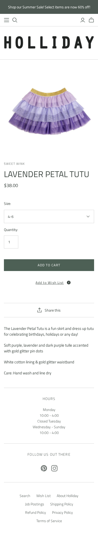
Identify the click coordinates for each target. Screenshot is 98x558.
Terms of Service (49, 520)
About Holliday (67, 495)
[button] (49, 281)
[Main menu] (6, 20)
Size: (7, 203)
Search (25, 495)
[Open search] (15, 20)
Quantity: (11, 229)
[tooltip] (69, 282)
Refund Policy (35, 512)
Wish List (43, 495)
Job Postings (34, 504)
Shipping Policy (61, 504)
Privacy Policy (62, 512)
